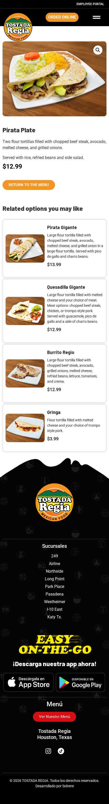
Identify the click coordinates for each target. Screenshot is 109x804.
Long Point (54, 578)
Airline (54, 563)
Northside (54, 571)
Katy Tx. (54, 617)
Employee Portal (90, 4)
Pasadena (55, 594)
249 (54, 556)
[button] (97, 50)
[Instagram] (48, 751)
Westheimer (54, 601)
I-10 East (54, 609)
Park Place (54, 586)
